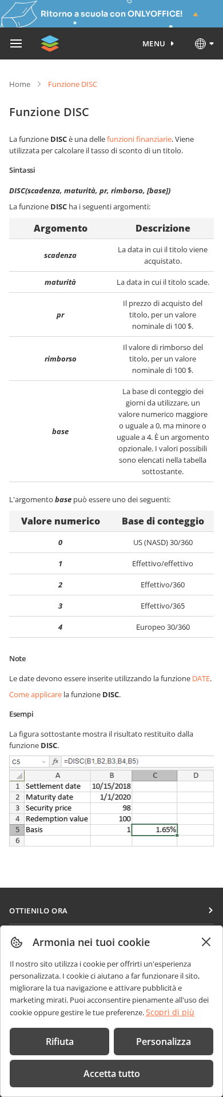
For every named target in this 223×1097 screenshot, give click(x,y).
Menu (154, 43)
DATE (201, 678)
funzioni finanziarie (139, 139)
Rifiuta (60, 1041)
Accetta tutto (111, 1073)
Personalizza (163, 1041)
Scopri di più (170, 1012)
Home (19, 84)
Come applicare (35, 694)
